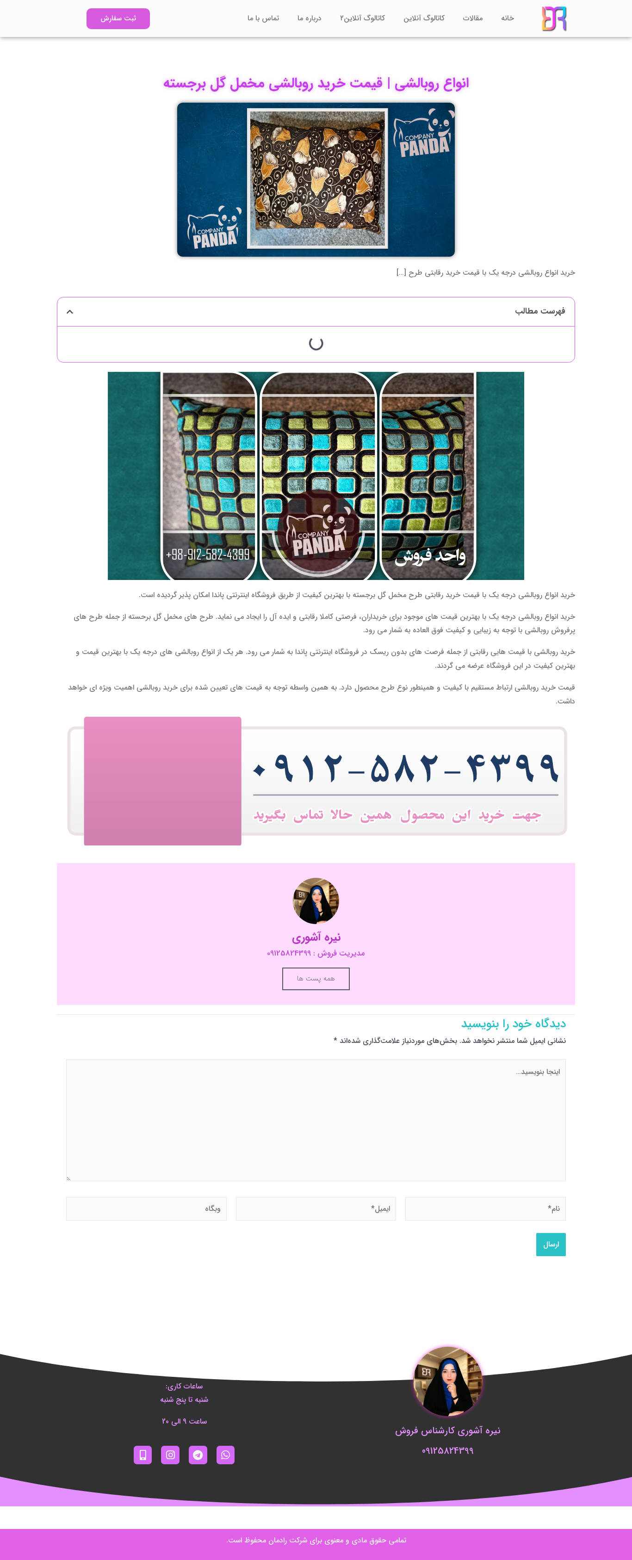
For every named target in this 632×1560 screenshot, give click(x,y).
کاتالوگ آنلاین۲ (362, 18)
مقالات (473, 18)
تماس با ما (263, 18)
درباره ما (309, 18)
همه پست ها (316, 978)
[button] (70, 311)
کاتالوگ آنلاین (424, 18)
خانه (507, 18)
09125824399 (448, 1451)
